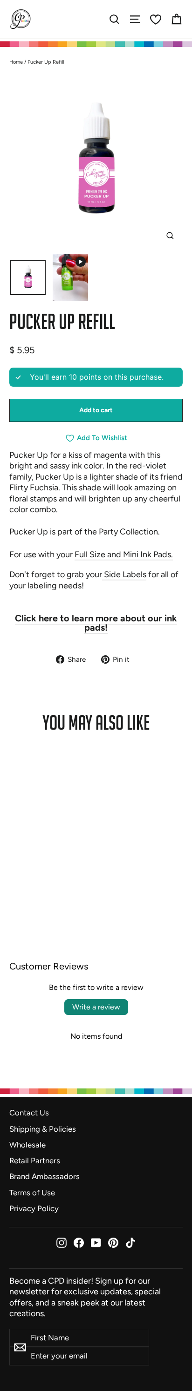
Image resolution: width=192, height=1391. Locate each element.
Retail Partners (34, 1160)
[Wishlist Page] (155, 19)
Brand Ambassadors (44, 1176)
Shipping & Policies (42, 1129)
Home (16, 62)
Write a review (96, 1006)
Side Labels (124, 574)
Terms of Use (32, 1192)
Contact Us (29, 1112)
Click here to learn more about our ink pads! (96, 623)
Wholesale (27, 1144)
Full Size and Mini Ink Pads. (124, 554)
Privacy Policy (34, 1208)
